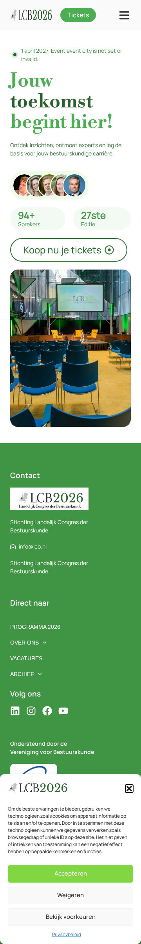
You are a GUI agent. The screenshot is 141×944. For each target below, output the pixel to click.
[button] (129, 789)
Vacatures (26, 658)
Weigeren (70, 895)
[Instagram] (31, 711)
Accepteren (70, 873)
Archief (22, 674)
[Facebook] (47, 711)
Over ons (24, 642)
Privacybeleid (66, 934)
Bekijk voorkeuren (71, 917)
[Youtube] (63, 711)
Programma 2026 (35, 627)
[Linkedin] (15, 711)
